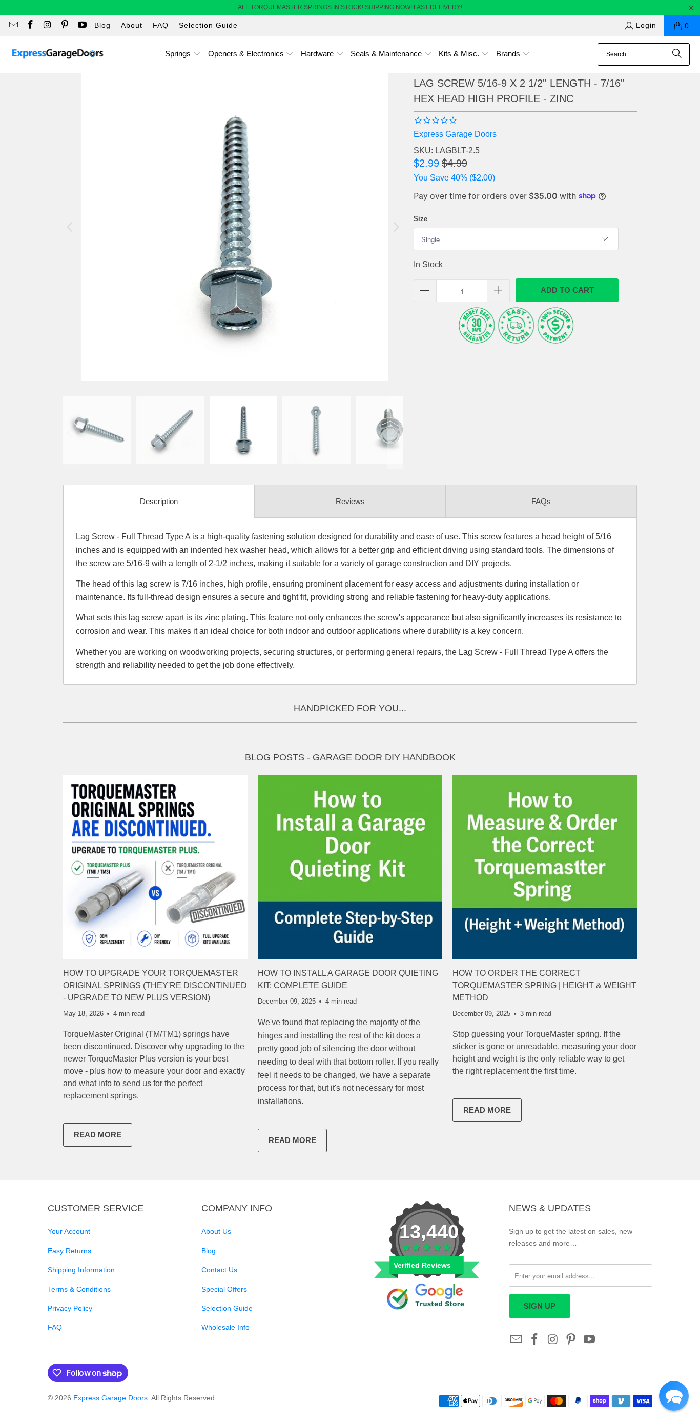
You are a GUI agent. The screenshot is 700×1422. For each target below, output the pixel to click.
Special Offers (224, 1289)
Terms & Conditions (79, 1289)
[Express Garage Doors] (57, 54)
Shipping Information (81, 1270)
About (131, 25)
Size (420, 219)
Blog (102, 25)
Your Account (69, 1231)
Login (646, 25)
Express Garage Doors (455, 134)
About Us (216, 1231)
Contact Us (219, 1270)
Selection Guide (208, 25)
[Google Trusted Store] (427, 1327)
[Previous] (71, 227)
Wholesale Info (225, 1327)
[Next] (395, 227)
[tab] (159, 501)
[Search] (677, 54)
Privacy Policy (70, 1308)
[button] (183, 54)
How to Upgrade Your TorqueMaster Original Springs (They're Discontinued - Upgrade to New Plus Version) (155, 985)
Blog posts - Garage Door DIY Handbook (350, 757)
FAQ (161, 25)
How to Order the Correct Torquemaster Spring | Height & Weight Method (544, 985)
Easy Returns (69, 1251)
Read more (103, 1137)
